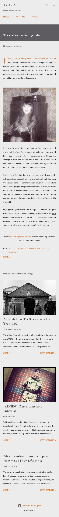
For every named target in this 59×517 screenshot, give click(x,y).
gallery (15, 249)
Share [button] (6, 257)
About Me (20, 17)
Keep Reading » (48, 353)
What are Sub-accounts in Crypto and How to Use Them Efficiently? (27, 458)
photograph (27, 249)
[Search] (47, 5)
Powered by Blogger (31, 505)
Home (6, 17)
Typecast (11, 5)
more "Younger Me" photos (19, 236)
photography (42, 249)
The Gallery (9, 252)
